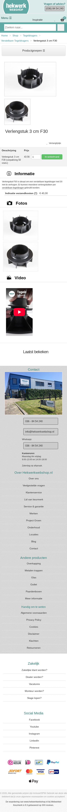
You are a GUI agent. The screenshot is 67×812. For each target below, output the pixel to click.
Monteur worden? (34, 691)
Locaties (33, 534)
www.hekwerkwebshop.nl (36, 802)
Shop (15, 35)
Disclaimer (33, 633)
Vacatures (34, 684)
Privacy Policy (33, 619)
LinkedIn (34, 740)
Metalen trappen (34, 570)
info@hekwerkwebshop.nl (39, 431)
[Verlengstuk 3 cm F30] (30, 96)
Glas (33, 577)
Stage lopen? (34, 698)
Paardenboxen (34, 591)
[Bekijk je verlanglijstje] (55, 20)
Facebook (34, 719)
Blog (33, 541)
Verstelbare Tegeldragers (15, 40)
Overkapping (34, 563)
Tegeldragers (30, 35)
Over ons (34, 478)
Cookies (33, 626)
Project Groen (33, 520)
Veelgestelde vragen (34, 485)
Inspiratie (37, 19)
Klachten (33, 640)
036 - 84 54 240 (34, 421)
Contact (34, 548)
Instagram (34, 733)
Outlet (33, 584)
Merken (34, 513)
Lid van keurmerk (33, 499)
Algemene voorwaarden (34, 612)
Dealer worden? (34, 677)
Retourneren (34, 647)
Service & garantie (34, 506)
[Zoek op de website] (60, 27)
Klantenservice (34, 492)
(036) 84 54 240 (54, 8)
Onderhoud (33, 527)
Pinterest (34, 747)
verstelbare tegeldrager (13, 188)
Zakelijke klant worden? (34, 670)
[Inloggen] (48, 20)
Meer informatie (33, 598)
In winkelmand (52, 157)
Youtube (34, 726)
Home (4, 35)
